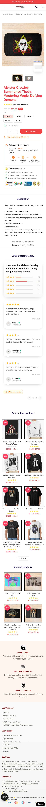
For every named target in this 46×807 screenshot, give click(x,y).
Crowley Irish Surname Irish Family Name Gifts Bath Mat (12, 627)
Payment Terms (8, 738)
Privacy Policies (7, 719)
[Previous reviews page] (29, 398)
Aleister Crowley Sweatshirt (34, 475)
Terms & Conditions (9, 716)
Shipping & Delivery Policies (12, 735)
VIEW (12, 437)
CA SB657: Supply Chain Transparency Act (17, 725)
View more (23, 558)
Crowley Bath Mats (34, 14)
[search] (36, 6)
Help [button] (41, 804)
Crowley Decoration (17, 14)
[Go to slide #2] (28, 78)
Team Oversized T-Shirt (34, 509)
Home (4, 14)
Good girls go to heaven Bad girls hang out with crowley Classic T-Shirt (12, 544)
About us (5, 712)
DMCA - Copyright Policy (11, 722)
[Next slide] (40, 44)
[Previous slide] (5, 44)
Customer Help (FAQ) (10, 748)
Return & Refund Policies (11, 742)
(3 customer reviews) (20, 105)
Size (5, 113)
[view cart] (43, 6)
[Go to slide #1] (17, 78)
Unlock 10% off (4, 797)
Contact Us (6, 745)
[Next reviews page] (40, 398)
